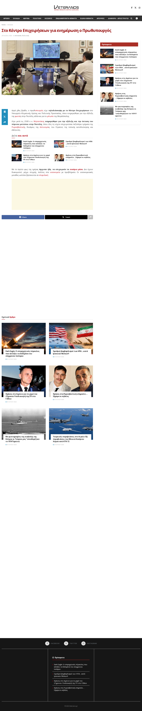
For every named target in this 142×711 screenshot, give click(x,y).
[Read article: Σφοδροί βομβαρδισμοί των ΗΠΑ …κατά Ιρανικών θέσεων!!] (59, 143)
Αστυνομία (44, 127)
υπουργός (39, 110)
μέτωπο (50, 116)
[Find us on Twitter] (135, 7)
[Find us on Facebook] (131, 7)
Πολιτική (37, 18)
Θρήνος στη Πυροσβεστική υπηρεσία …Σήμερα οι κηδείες (78, 156)
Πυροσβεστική (18, 127)
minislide (10, 25)
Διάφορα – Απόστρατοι (118, 18)
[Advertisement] (47, 103)
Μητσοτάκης (39, 121)
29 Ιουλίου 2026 (59, 444)
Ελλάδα (16, 18)
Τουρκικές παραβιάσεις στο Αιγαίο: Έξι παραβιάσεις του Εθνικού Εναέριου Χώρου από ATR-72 (70, 439)
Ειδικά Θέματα (86, 18)
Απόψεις (101, 18)
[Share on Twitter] (5, 117)
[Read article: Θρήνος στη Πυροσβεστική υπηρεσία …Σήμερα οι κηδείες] (59, 157)
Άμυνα (26, 18)
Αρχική (6, 18)
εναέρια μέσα (76, 169)
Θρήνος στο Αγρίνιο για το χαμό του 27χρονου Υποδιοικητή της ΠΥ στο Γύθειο (36, 157)
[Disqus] (47, 481)
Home (4, 25)
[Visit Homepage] (66, 8)
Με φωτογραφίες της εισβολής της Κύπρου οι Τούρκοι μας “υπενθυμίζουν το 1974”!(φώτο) (22, 439)
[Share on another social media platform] (5, 122)
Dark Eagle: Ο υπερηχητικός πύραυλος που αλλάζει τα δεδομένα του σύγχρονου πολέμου (34, 144)
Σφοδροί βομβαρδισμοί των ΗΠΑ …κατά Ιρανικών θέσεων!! (79, 142)
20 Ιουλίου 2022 (7, 36)
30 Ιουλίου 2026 (29, 150)
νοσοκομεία (55, 172)
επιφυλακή (43, 175)
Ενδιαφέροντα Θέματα (66, 18)
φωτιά (17, 116)
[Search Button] (131, 18)
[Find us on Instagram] (139, 7)
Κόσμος (48, 18)
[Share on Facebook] (5, 111)
